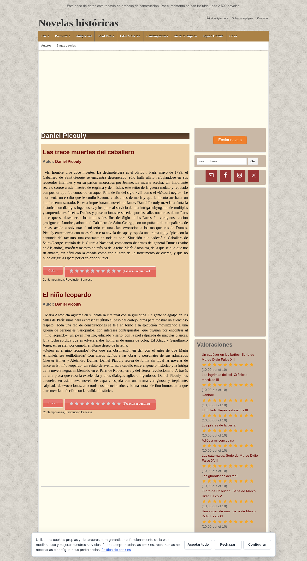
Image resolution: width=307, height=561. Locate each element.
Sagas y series (66, 45)
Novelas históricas (78, 23)
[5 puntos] (92, 271)
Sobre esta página (242, 18)
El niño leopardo (67, 294)
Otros (233, 36)
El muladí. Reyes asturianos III (225, 410)
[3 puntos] (82, 271)
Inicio (45, 36)
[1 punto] (71, 271)
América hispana (185, 36)
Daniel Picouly (68, 161)
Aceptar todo (198, 544)
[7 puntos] (103, 271)
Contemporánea (157, 36)
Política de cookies (116, 550)
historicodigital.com (217, 18)
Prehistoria (62, 36)
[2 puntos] (76, 271)
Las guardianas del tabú (220, 476)
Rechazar (228, 544)
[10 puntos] (119, 271)
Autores (46, 45)
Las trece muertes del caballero (88, 152)
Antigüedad (84, 36)
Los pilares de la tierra (219, 425)
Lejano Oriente (213, 36)
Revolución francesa (78, 279)
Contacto (262, 18)
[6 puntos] (97, 271)
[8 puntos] (108, 271)
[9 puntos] (113, 271)
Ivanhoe (208, 395)
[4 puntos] (87, 271)
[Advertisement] (153, 84)
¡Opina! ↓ (53, 270)
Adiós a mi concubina (218, 440)
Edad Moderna (130, 36)
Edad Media (106, 36)
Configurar (257, 544)
